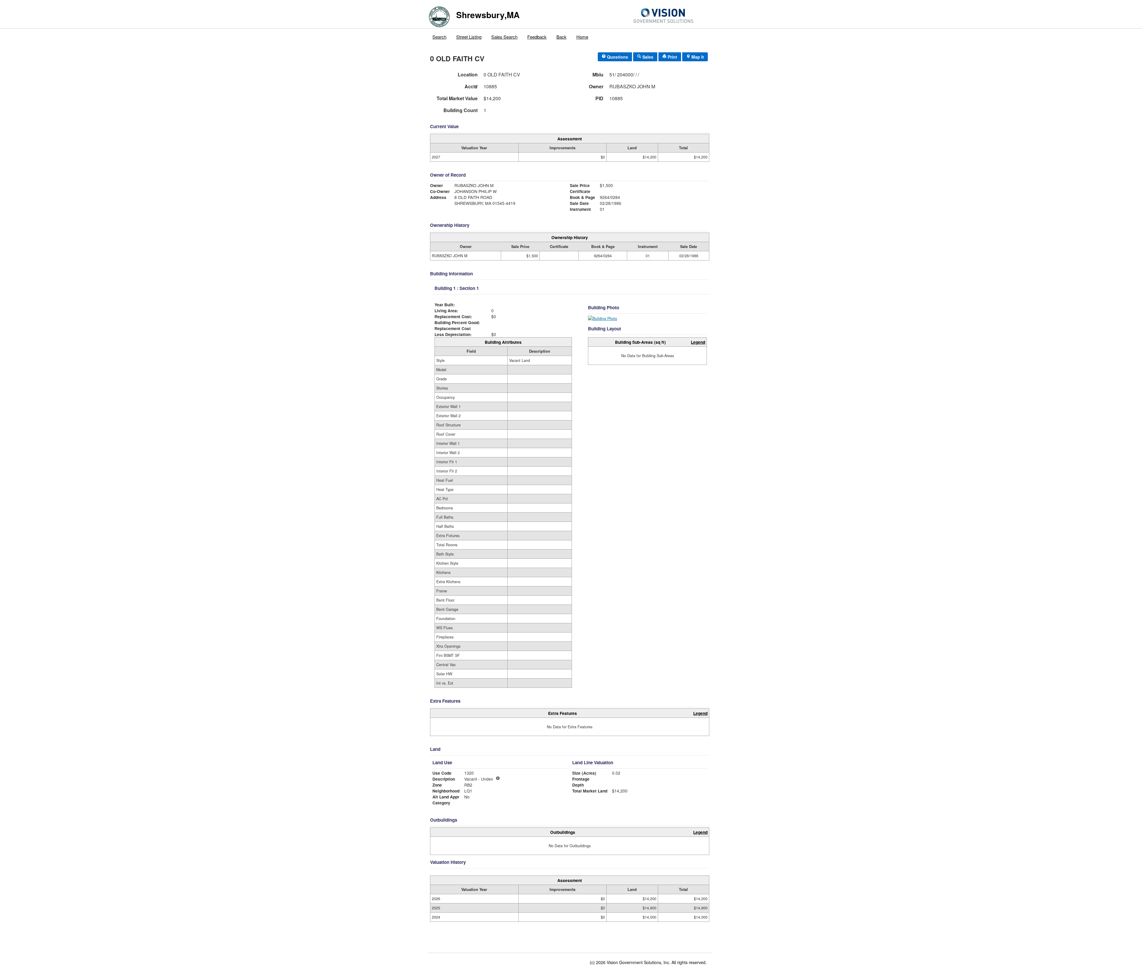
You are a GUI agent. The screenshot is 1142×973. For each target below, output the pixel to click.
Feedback (537, 37)
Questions (617, 57)
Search (439, 37)
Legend (698, 342)
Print (671, 57)
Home (582, 37)
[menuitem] (439, 35)
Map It (697, 57)
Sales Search (504, 37)
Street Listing (468, 37)
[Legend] (497, 778)
